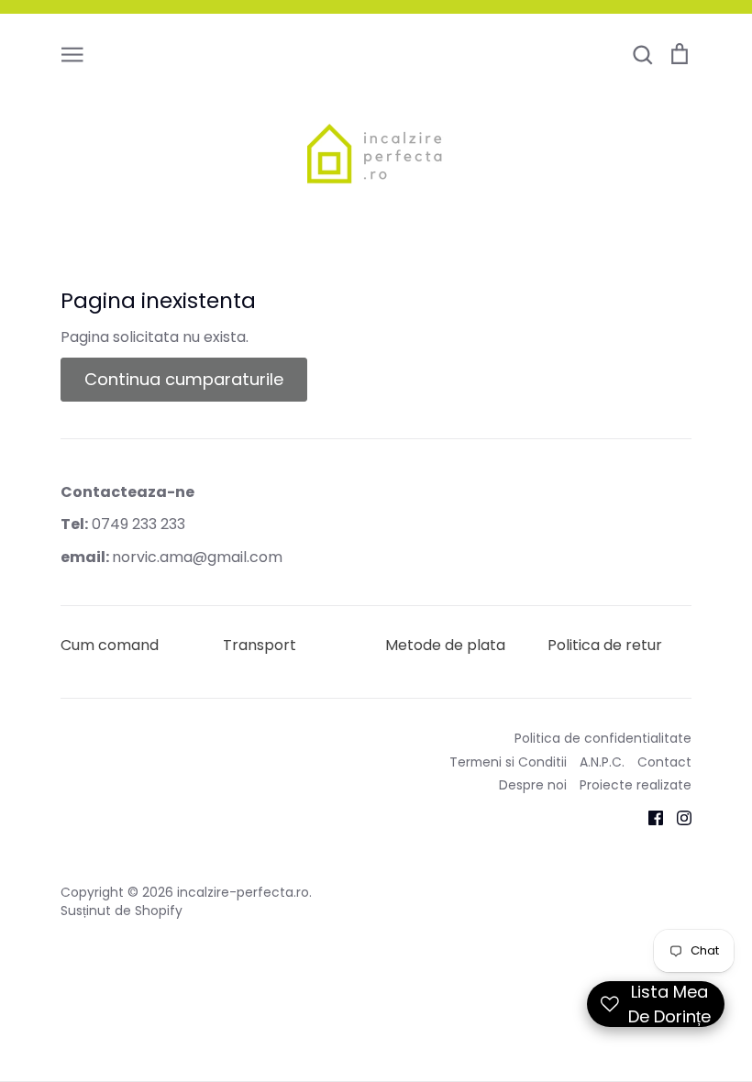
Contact (664, 762)
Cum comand (110, 645)
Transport (259, 645)
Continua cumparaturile (183, 379)
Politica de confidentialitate (602, 738)
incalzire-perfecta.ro (243, 892)
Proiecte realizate (635, 785)
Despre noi (533, 785)
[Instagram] (677, 817)
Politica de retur (604, 645)
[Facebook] (649, 817)
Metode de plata (445, 645)
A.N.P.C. (602, 762)
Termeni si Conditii (508, 762)
